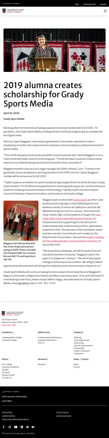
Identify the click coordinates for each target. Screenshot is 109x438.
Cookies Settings (8, 416)
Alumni (103, 4)
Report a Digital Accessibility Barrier (15, 419)
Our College (7, 364)
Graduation (79, 353)
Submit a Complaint (63, 416)
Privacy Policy (7, 412)
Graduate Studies (9, 340)
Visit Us (41, 343)
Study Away (79, 343)
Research (42, 364)
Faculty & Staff (89, 4)
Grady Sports (80, 199)
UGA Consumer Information (14, 396)
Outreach (6, 372)
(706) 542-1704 (9, 325)
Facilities (5, 369)
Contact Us (7, 378)
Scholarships (79, 348)
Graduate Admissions (47, 340)
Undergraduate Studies (12, 337)
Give (77, 4)
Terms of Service (62, 412)
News (76, 364)
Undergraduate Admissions (50, 337)
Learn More (7, 401)
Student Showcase (82, 351)
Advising (77, 337)
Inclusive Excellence (10, 367)
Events (77, 367)
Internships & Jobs (82, 340)
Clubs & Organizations (83, 345)
